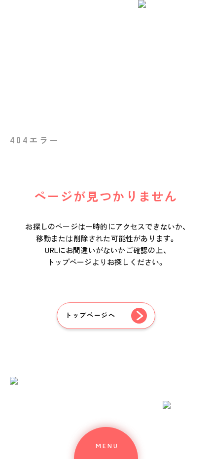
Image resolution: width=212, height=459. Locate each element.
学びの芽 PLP (94, 183)
